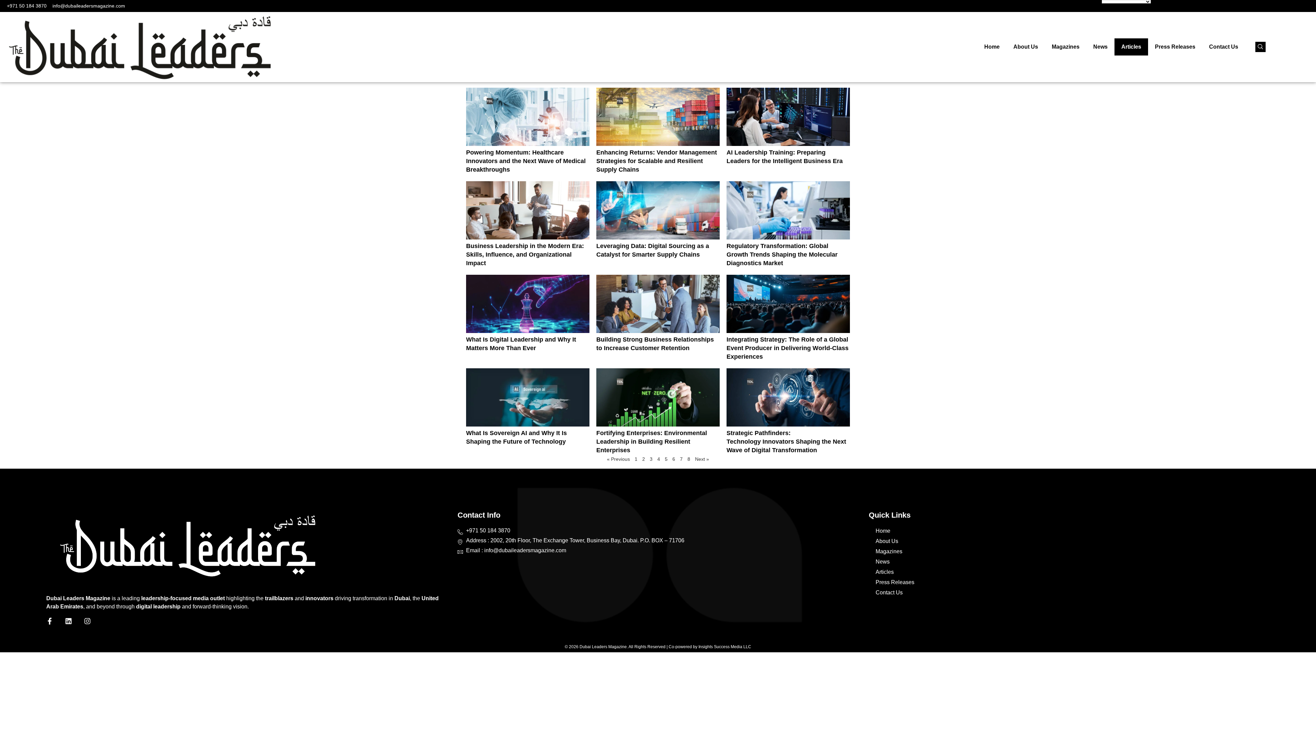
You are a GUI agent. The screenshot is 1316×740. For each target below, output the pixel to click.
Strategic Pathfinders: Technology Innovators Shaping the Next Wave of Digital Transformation (786, 442)
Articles (1131, 47)
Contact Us (1223, 47)
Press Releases (1175, 47)
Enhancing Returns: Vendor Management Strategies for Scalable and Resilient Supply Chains (656, 161)
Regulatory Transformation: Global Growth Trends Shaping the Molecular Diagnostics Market (782, 255)
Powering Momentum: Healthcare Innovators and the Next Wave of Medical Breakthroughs (526, 161)
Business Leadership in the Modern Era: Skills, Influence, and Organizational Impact (525, 255)
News (1100, 47)
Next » (702, 459)
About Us (1025, 47)
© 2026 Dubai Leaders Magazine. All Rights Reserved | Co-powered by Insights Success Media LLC (658, 646)
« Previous (618, 459)
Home (992, 47)
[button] (1260, 47)
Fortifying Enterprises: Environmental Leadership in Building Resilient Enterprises (651, 442)
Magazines (1066, 47)
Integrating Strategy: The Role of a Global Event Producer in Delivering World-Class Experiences (788, 348)
